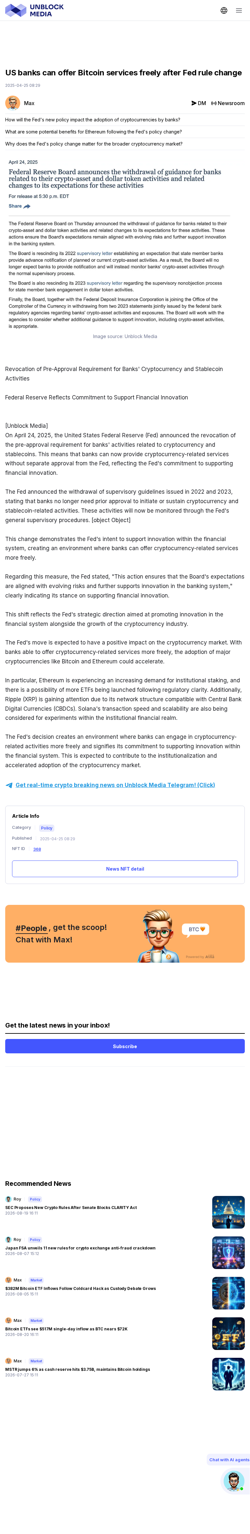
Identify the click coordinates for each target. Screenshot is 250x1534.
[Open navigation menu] (239, 10)
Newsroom (231, 103)
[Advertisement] (125, 39)
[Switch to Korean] (224, 10)
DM (202, 103)
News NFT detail (125, 869)
